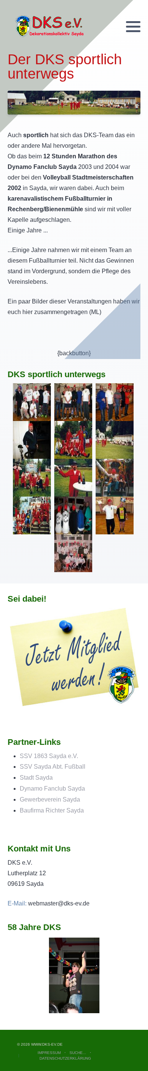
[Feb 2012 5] (74, 975)
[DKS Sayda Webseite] (49, 26)
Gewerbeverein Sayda (50, 799)
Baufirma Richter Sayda (52, 810)
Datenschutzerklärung (65, 1058)
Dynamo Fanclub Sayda (52, 788)
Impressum (49, 1053)
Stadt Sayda (36, 777)
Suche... (77, 1053)
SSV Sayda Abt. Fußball (52, 766)
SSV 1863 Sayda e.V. (49, 756)
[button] (133, 26)
